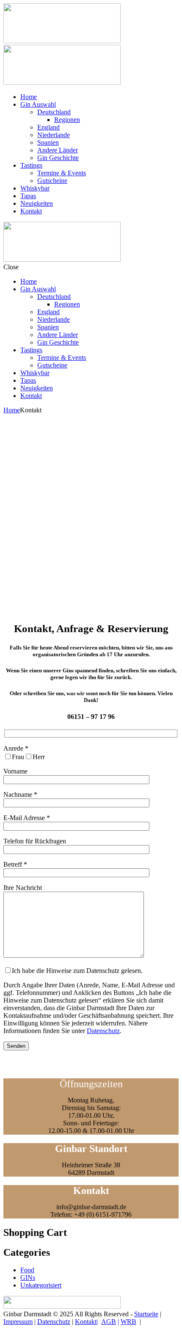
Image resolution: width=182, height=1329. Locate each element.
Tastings (31, 165)
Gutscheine (52, 180)
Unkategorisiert (40, 1285)
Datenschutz (103, 1030)
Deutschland (54, 112)
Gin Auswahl (38, 104)
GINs (27, 1277)
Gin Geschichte (58, 157)
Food (27, 1270)
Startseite (146, 1314)
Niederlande (53, 134)
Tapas (28, 195)
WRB (128, 1321)
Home (28, 96)
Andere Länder (57, 150)
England (48, 127)
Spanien (48, 142)
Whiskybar (35, 188)
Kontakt (31, 211)
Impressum (18, 1321)
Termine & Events (61, 173)
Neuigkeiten (36, 203)
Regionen (67, 119)
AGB (108, 1321)
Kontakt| (86, 1321)
